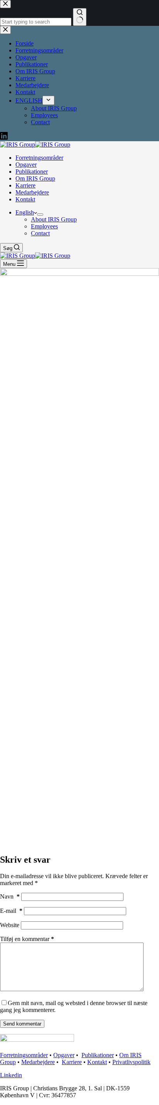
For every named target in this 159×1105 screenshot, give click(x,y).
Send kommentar (22, 1024)
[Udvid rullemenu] (40, 214)
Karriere (25, 185)
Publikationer (31, 171)
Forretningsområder (39, 157)
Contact (40, 233)
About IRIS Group (54, 219)
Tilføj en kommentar (27, 939)
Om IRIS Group (35, 178)
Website (9, 925)
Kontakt (25, 199)
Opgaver (26, 164)
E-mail (11, 910)
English (24, 212)
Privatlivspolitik (131, 1062)
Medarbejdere (32, 192)
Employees (44, 226)
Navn (10, 896)
